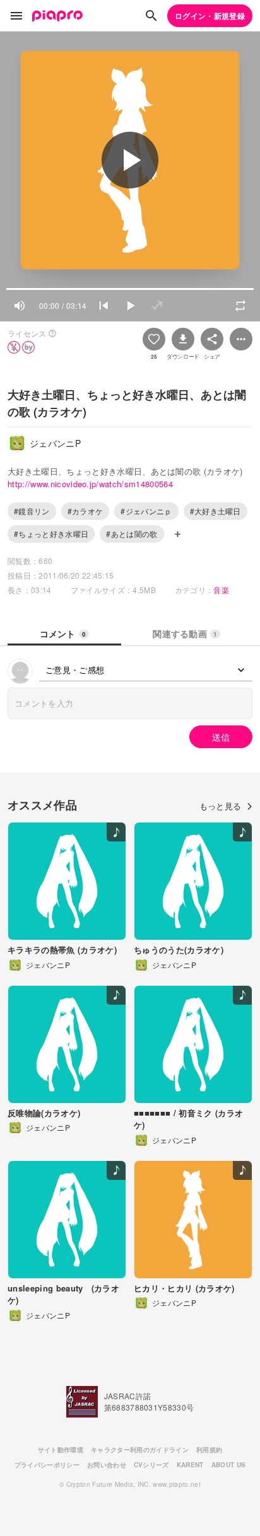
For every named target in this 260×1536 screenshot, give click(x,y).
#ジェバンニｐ (146, 510)
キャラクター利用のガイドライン (140, 1449)
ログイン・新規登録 (210, 15)
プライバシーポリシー (47, 1464)
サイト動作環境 (60, 1449)
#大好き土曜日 (215, 510)
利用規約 (209, 1449)
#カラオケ (85, 510)
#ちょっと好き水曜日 (51, 533)
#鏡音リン (32, 510)
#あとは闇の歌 (131, 533)
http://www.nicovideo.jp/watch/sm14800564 (90, 484)
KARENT (190, 1464)
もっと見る (220, 806)
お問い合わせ (106, 1464)
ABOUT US (228, 1464)
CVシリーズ (151, 1464)
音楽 (221, 589)
